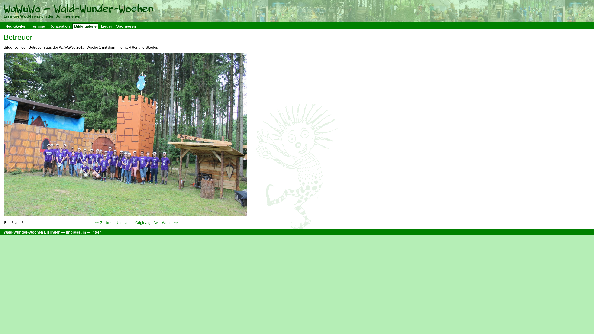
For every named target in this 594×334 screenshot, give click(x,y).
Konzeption (59, 26)
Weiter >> (170, 223)
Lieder (106, 26)
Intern (96, 232)
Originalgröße (146, 223)
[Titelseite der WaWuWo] (78, 10)
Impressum (76, 232)
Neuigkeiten (15, 26)
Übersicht (123, 223)
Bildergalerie (85, 26)
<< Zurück (103, 223)
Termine (38, 26)
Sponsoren (126, 26)
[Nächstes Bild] (125, 214)
